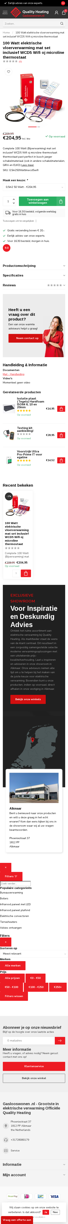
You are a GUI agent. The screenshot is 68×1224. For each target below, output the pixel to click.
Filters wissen (14, 996)
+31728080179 (20, 1140)
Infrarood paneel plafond (15, 910)
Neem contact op (27, 338)
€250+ (58, 987)
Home (6, 32)
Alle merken (13, 965)
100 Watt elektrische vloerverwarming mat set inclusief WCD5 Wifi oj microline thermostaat (17, 533)
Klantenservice (34, 1066)
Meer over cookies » (34, 1217)
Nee (55, 1212)
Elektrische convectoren (14, 916)
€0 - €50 (35, 978)
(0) (20, 61)
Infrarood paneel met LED (15, 904)
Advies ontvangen (11, 928)
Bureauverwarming (11, 892)
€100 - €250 (36, 987)
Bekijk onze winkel (34, 1078)
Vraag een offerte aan (17, 1220)
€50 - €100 (11, 987)
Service (15, 1150)
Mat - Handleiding (13, 374)
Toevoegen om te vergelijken (18, 220)
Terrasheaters (8, 922)
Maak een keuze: (15, 180)
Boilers (4, 898)
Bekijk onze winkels (28, 699)
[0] (63, 12)
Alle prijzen (12, 978)
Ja (46, 1212)
